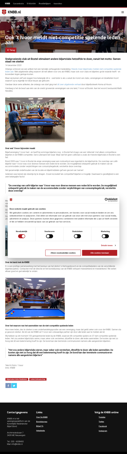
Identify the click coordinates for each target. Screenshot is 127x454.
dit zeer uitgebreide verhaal (69, 84)
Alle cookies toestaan (99, 253)
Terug (12, 50)
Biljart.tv (39, 426)
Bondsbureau (41, 422)
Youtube (102, 417)
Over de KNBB (42, 417)
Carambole (18, 3)
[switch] (49, 236)
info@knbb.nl (17, 444)
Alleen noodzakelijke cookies (63, 253)
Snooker (58, 3)
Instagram (103, 431)
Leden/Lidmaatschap (38, 379)
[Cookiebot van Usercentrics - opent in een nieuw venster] (106, 200)
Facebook (103, 426)
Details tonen (107, 245)
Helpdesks (40, 431)
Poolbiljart (45, 3)
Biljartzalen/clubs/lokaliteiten (17, 379)
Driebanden (31, 3)
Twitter (101, 422)
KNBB (7, 3)
